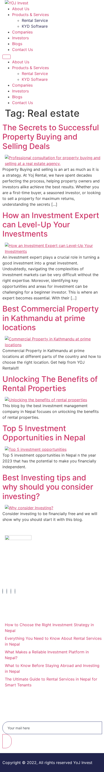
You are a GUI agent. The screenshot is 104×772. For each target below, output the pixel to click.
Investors (20, 37)
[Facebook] (2, 591)
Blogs (17, 43)
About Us (20, 8)
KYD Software (35, 26)
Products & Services (30, 14)
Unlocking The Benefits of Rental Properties (50, 383)
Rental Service (35, 20)
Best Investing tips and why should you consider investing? (47, 487)
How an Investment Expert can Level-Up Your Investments (50, 225)
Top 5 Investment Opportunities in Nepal (43, 433)
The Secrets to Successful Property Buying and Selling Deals (50, 137)
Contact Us (22, 49)
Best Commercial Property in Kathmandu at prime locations (50, 318)
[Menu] (6, 57)
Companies (22, 32)
